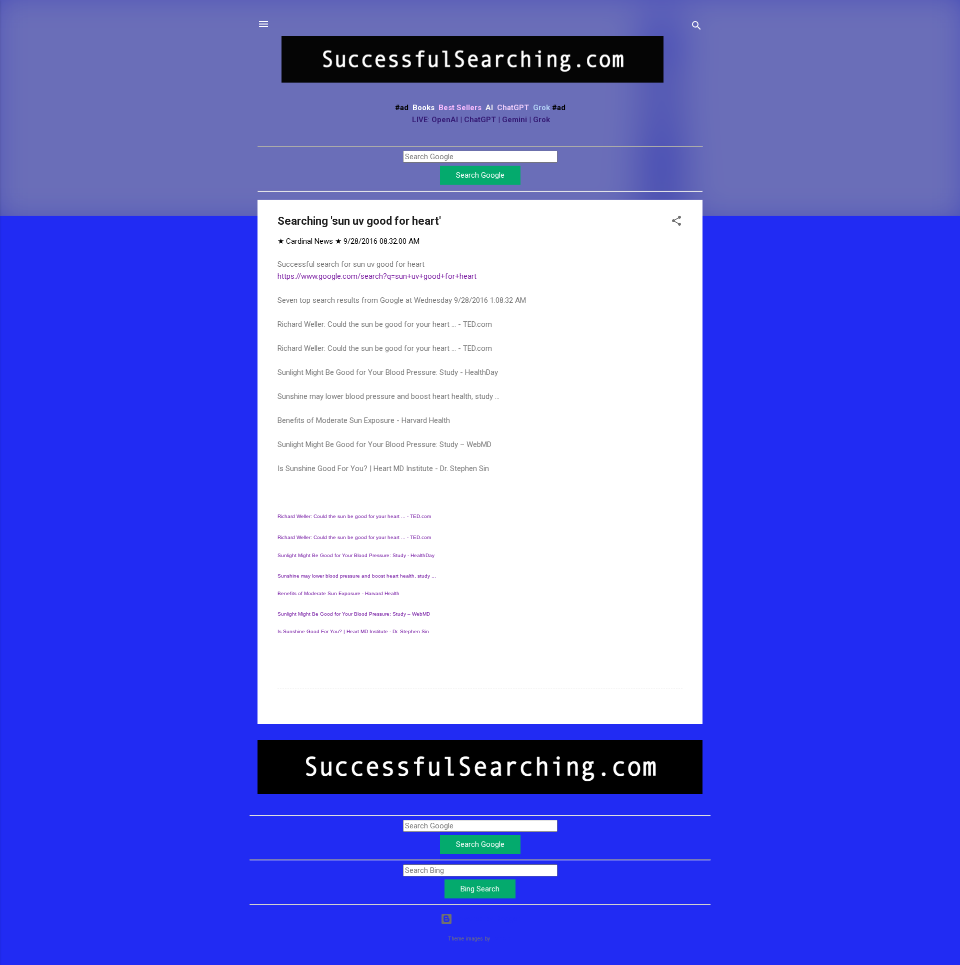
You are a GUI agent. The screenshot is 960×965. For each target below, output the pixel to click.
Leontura (502, 938)
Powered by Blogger (486, 918)
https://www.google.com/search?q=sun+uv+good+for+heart (377, 276)
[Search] (696, 27)
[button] (676, 222)
